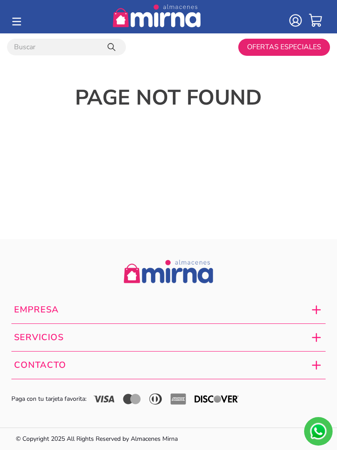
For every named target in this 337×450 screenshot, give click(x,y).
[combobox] (66, 47)
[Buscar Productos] (113, 47)
